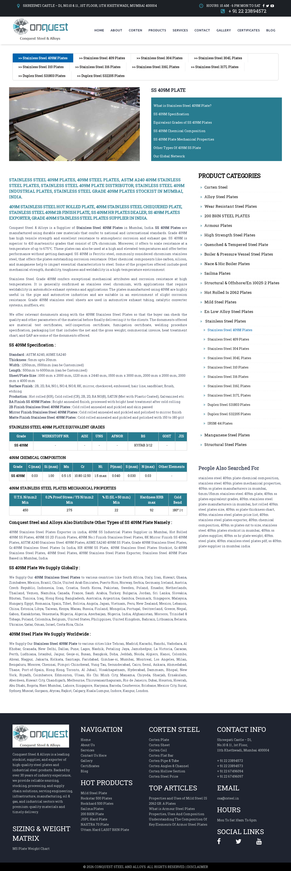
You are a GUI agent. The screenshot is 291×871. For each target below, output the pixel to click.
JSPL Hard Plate (94, 819)
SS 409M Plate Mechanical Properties (183, 139)
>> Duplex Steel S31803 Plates (41, 76)
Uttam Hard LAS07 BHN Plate (105, 829)
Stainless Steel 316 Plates (228, 376)
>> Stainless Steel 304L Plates (218, 58)
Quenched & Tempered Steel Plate (236, 244)
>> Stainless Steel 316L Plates (155, 67)
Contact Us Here (94, 755)
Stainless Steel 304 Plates (228, 348)
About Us (88, 745)
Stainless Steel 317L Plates (229, 395)
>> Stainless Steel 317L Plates (214, 67)
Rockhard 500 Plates (97, 803)
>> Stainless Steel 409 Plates (102, 58)
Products (157, 30)
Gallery (223, 30)
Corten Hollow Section (167, 771)
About (116, 30)
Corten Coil (158, 750)
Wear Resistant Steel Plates (230, 206)
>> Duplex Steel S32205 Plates (101, 76)
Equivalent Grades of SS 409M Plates (182, 122)
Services (180, 30)
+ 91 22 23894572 (247, 11)
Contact (202, 30)
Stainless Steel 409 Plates (228, 339)
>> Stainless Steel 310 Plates (41, 67)
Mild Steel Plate (94, 793)
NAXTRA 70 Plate (95, 824)
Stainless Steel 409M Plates (230, 330)
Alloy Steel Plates (221, 196)
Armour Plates (218, 225)
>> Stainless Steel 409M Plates (43, 58)
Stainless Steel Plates (225, 321)
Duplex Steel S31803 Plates (229, 404)
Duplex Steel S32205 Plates (229, 414)
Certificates (248, 30)
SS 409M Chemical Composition (179, 131)
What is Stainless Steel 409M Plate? (182, 105)
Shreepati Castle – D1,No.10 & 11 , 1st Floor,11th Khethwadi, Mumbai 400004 (243, 745)
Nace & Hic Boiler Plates (227, 263)
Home (99, 30)
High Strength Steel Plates (229, 235)
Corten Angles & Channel (169, 766)
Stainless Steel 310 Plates (228, 367)
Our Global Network (169, 156)
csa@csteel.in (228, 798)
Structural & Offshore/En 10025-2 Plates (241, 282)
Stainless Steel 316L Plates (229, 386)
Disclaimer (197, 867)
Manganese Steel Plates (227, 435)
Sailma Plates (217, 273)
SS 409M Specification (171, 114)
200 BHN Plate (92, 814)
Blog (270, 30)
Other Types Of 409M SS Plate (177, 148)
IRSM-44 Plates (220, 423)
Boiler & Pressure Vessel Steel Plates (238, 254)
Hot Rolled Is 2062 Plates (228, 292)
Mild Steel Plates (220, 302)
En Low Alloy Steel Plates (228, 311)
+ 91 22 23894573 (230, 766)
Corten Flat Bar (161, 755)
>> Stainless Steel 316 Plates (97, 67)
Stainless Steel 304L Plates (229, 358)
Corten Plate (159, 740)
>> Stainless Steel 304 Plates (160, 58)
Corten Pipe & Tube (164, 760)
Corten (135, 30)
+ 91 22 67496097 (230, 776)
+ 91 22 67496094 (230, 771)
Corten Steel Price (163, 776)
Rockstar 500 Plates (96, 798)
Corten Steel (216, 187)
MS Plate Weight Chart (31, 848)
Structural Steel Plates (225, 444)
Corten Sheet (159, 745)
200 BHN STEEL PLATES (227, 215)
